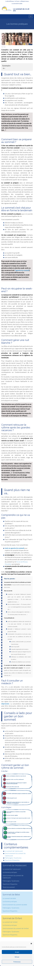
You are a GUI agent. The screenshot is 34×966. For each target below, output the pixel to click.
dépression (5, 704)
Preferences (17, 962)
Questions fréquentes (12, 860)
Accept (17, 952)
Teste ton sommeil (9, 887)
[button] (31, 943)
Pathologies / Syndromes (13, 858)
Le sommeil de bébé (9, 898)
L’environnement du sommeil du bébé (15, 905)
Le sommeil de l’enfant (10, 922)
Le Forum (17, 1)
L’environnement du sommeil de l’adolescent (13, 876)
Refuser (17, 957)
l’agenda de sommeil (22, 270)
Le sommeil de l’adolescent (14, 851)
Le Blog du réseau (24, 1)
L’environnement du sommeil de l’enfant (16, 928)
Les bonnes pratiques (10, 872)
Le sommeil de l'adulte (17, 3)
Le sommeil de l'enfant (6, 9)
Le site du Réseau (9, 1)
